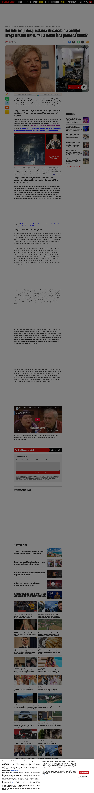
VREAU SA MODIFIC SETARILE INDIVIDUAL (83, 777)
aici (12, 782)
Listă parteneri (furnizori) (48, 774)
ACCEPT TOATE (84, 772)
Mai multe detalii (14, 770)
